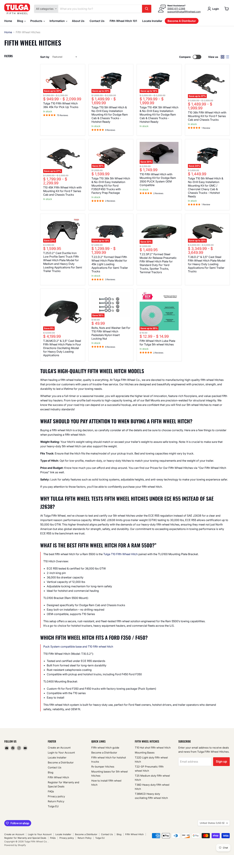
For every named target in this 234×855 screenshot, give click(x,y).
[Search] (146, 9)
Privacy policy (56, 796)
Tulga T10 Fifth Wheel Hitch (120, 554)
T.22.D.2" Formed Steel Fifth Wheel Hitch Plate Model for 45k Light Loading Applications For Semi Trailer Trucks (109, 264)
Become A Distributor (182, 21)
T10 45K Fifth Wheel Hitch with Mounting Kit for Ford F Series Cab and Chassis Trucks (62, 191)
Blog (20, 21)
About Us (78, 21)
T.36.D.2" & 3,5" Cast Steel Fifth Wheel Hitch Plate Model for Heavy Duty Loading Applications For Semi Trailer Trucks (206, 264)
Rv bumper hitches (102, 766)
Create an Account (59, 747)
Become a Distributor (61, 762)
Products (36, 21)
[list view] (227, 56)
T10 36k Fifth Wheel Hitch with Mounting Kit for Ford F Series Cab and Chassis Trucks (207, 116)
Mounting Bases (145, 752)
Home (8, 21)
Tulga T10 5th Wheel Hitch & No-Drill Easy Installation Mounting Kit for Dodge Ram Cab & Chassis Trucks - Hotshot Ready (109, 114)
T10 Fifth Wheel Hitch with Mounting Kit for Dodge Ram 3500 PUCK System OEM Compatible (158, 180)
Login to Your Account (61, 752)
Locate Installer (152, 21)
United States (212, 822)
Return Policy (56, 801)
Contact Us (97, 21)
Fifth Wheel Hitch (58, 777)
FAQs (51, 791)
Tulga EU (53, 806)
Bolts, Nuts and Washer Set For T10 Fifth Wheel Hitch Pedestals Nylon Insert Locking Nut (110, 333)
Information (57, 21)
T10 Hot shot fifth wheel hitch (153, 747)
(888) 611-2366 (176, 8)
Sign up (221, 761)
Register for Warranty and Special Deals (25, 838)
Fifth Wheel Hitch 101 (123, 21)
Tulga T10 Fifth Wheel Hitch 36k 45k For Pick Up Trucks (60, 105)
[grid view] (222, 56)
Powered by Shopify (15, 845)
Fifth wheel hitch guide (105, 747)
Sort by (44, 56)
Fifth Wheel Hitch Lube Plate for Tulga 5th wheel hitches (157, 342)
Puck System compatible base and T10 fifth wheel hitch (78, 646)
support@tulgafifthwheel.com (184, 11)
